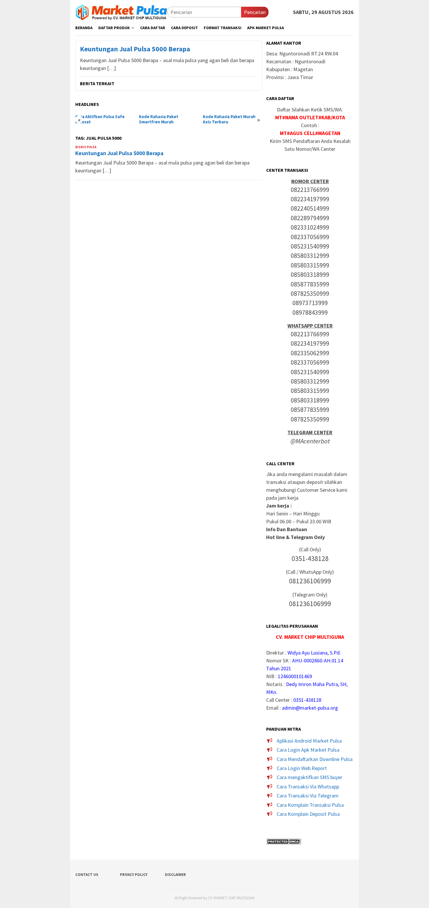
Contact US (86, 874)
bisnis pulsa (85, 147)
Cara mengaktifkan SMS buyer (309, 777)
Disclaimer (175, 874)
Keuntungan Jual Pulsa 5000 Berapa (135, 49)
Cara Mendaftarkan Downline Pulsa (315, 759)
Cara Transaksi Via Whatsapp (308, 786)
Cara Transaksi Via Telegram (308, 795)
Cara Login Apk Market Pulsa (308, 749)
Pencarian (255, 12)
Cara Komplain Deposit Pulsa (308, 814)
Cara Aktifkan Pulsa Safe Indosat (100, 119)
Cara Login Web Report (302, 768)
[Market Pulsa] (121, 11)
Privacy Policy (133, 874)
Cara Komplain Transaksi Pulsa (310, 805)
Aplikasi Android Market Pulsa (309, 740)
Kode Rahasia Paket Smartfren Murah (158, 119)
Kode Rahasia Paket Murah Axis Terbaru (229, 119)
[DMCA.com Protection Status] (283, 840)
